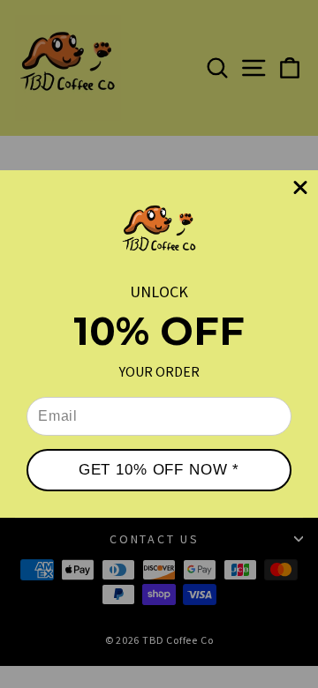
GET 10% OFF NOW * (159, 469)
